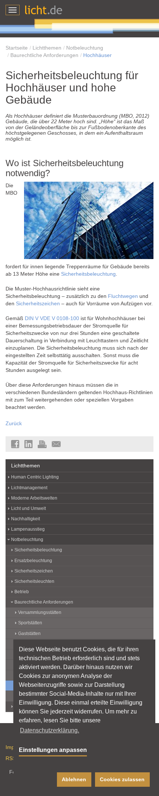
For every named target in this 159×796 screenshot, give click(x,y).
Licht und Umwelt (28, 508)
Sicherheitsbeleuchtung (88, 274)
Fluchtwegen (123, 296)
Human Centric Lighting (35, 477)
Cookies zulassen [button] (122, 779)
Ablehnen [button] (74, 779)
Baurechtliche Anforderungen (44, 55)
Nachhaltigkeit (25, 518)
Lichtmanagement (29, 487)
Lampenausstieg (28, 529)
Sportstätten (30, 622)
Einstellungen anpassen (53, 750)
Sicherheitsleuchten (34, 581)
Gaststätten (29, 633)
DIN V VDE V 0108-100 (52, 318)
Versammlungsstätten (39, 612)
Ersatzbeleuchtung (33, 560)
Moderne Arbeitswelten (34, 498)
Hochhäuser (97, 55)
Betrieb (21, 591)
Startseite (17, 48)
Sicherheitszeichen (38, 303)
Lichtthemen (47, 48)
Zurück (14, 423)
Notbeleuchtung (84, 48)
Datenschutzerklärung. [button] (49, 730)
